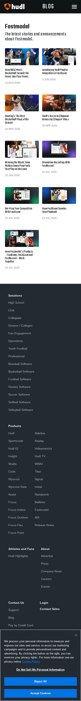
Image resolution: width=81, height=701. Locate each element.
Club (11, 310)
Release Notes (44, 525)
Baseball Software (20, 364)
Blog (11, 617)
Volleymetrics (43, 448)
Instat (38, 486)
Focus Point (16, 532)
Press (44, 563)
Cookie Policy (31, 661)
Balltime (40, 502)
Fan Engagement (19, 333)
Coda (11, 471)
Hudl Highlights (18, 556)
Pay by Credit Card (20, 625)
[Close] (76, 635)
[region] (40, 665)
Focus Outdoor (18, 517)
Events (45, 586)
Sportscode (15, 440)
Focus (12, 502)
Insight (12, 456)
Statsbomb (42, 494)
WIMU (39, 463)
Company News (51, 571)
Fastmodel (42, 509)
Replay (39, 440)
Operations (15, 341)
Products (14, 426)
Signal (39, 479)
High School (16, 302)
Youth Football (17, 348)
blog (48, 6)
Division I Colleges (20, 325)
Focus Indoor (17, 509)
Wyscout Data (17, 486)
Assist (12, 494)
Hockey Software (19, 386)
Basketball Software (21, 371)
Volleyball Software (20, 409)
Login (44, 602)
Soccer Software (19, 394)
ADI (37, 517)
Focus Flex (15, 525)
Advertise (47, 556)
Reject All (40, 681)
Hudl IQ (13, 448)
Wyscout (14, 479)
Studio (12, 463)
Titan (38, 471)
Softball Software (19, 402)
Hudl (11, 433)
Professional (16, 356)
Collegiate (14, 318)
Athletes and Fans (21, 549)
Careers (46, 579)
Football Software (19, 379)
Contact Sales (50, 609)
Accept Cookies (40, 693)
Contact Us (16, 602)
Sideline (40, 433)
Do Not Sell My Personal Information (40, 669)
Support (13, 610)
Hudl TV (40, 456)
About (45, 549)
